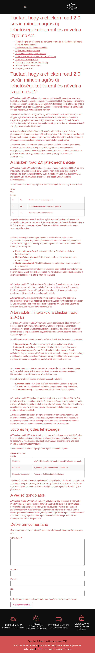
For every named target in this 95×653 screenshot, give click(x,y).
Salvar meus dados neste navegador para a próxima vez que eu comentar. (44, 599)
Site (12, 589)
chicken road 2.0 (21, 98)
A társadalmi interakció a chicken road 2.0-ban (35, 57)
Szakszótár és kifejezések (26, 60)
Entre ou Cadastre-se (75, 7)
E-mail (13, 579)
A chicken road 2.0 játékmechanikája (31, 48)
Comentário (16, 538)
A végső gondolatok (24, 68)
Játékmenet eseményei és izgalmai (30, 54)
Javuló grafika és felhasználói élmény (31, 62)
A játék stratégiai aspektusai (27, 51)
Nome (13, 569)
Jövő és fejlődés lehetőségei (27, 65)
